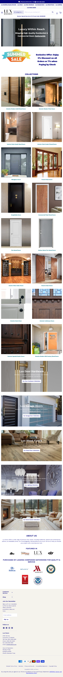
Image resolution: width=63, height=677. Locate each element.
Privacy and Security (29, 666)
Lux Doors (20, 4)
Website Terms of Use (11, 666)
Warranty (21, 666)
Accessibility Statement (41, 666)
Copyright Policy (53, 666)
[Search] (53, 12)
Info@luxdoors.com (11, 644)
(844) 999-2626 (40, 1)
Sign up (6, 619)
